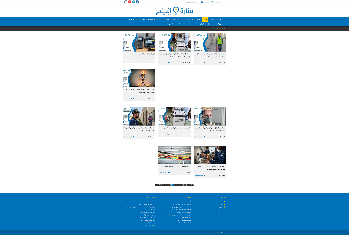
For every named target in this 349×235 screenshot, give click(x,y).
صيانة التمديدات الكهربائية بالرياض (146, 217)
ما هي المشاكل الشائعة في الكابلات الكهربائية (176, 166)
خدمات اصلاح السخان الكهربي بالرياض (181, 207)
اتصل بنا (131, 19)
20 (185, 185)
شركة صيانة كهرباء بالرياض (184, 220)
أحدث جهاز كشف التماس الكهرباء (147, 204)
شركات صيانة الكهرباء (155, 19)
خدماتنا (198, 19)
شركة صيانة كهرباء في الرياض (183, 223)
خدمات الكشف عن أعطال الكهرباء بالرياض (177, 128)
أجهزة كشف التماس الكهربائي (172, 19)
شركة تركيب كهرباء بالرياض (184, 212)
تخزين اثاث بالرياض (217, 24)
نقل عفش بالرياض (205, 24)
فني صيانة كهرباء (188, 19)
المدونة (205, 19)
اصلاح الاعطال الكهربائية (149, 215)
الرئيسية (220, 19)
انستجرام (220, 210)
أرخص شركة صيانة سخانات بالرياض (182, 204)
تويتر (221, 204)
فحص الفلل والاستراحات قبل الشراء (170, 24)
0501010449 (218, 2)
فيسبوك (220, 202)
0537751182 (207, 2)
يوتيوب (221, 207)
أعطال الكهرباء (141, 19)
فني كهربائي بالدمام (150, 223)
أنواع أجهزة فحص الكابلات (147, 54)
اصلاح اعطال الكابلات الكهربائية (147, 212)
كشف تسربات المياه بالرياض (189, 24)
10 (182, 185)
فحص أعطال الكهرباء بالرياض (147, 220)
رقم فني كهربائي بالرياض (149, 225)
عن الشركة (212, 19)
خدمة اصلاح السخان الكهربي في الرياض (181, 209)
